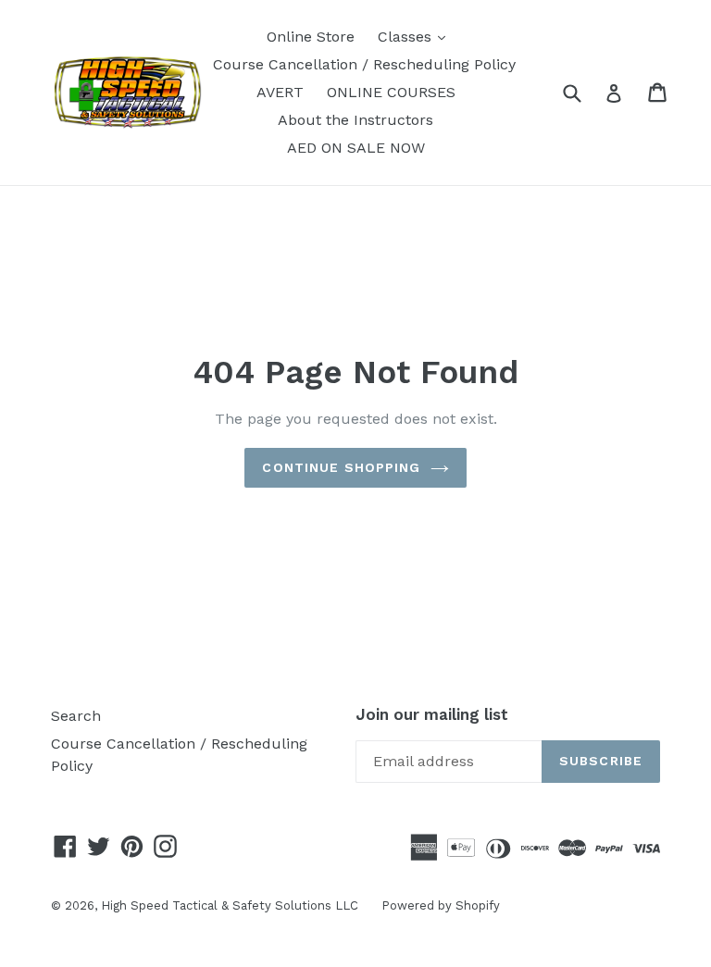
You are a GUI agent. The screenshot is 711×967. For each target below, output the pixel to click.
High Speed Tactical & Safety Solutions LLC (229, 905)
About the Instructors (355, 120)
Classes (416, 36)
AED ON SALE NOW (356, 147)
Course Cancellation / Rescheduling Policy (364, 64)
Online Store (311, 36)
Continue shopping (341, 467)
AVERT (280, 92)
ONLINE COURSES (391, 92)
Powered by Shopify (440, 905)
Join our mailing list (432, 714)
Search (76, 716)
